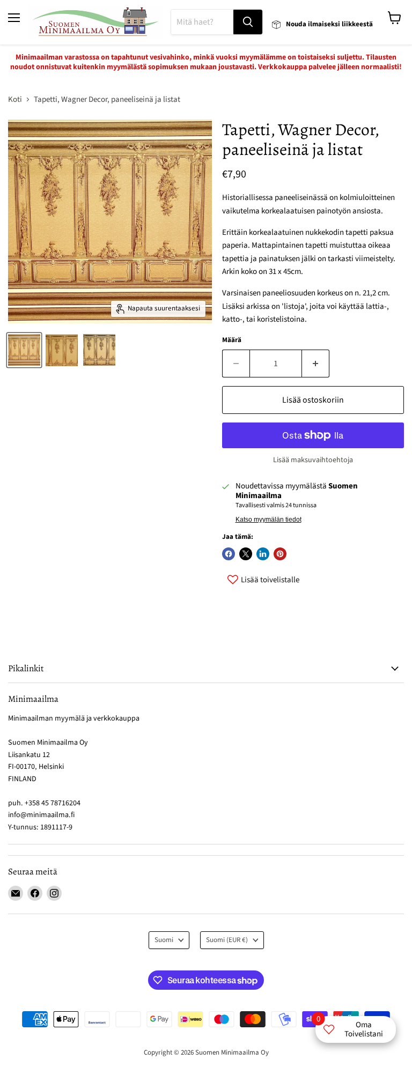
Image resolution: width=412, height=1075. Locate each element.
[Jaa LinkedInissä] (262, 553)
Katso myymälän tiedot (268, 519)
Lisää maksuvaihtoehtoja (313, 460)
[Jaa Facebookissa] (228, 553)
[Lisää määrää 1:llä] (315, 363)
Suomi (163, 940)
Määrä (231, 340)
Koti (15, 99)
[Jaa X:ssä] (245, 553)
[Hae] (247, 22)
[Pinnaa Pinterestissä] (280, 553)
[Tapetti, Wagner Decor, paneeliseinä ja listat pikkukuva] (24, 350)
